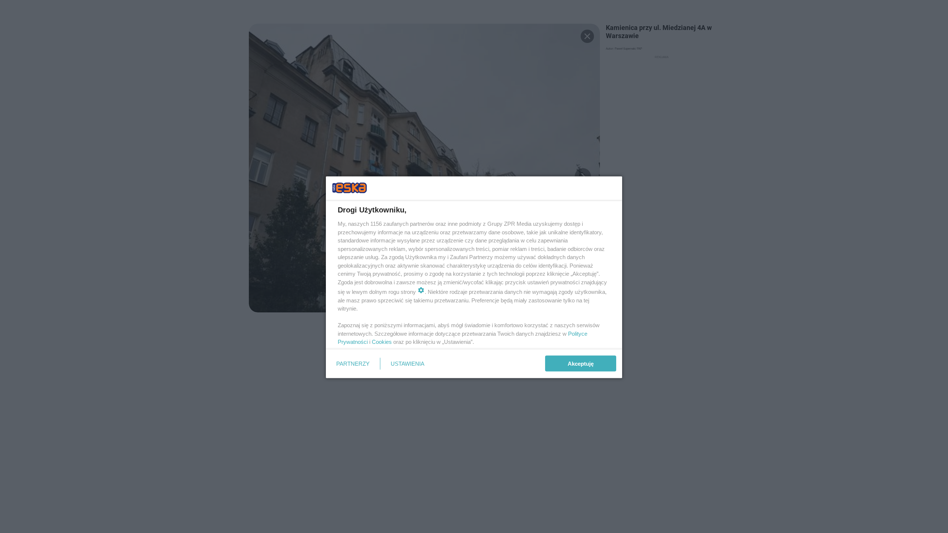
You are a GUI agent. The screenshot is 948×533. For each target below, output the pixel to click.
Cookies (382, 342)
